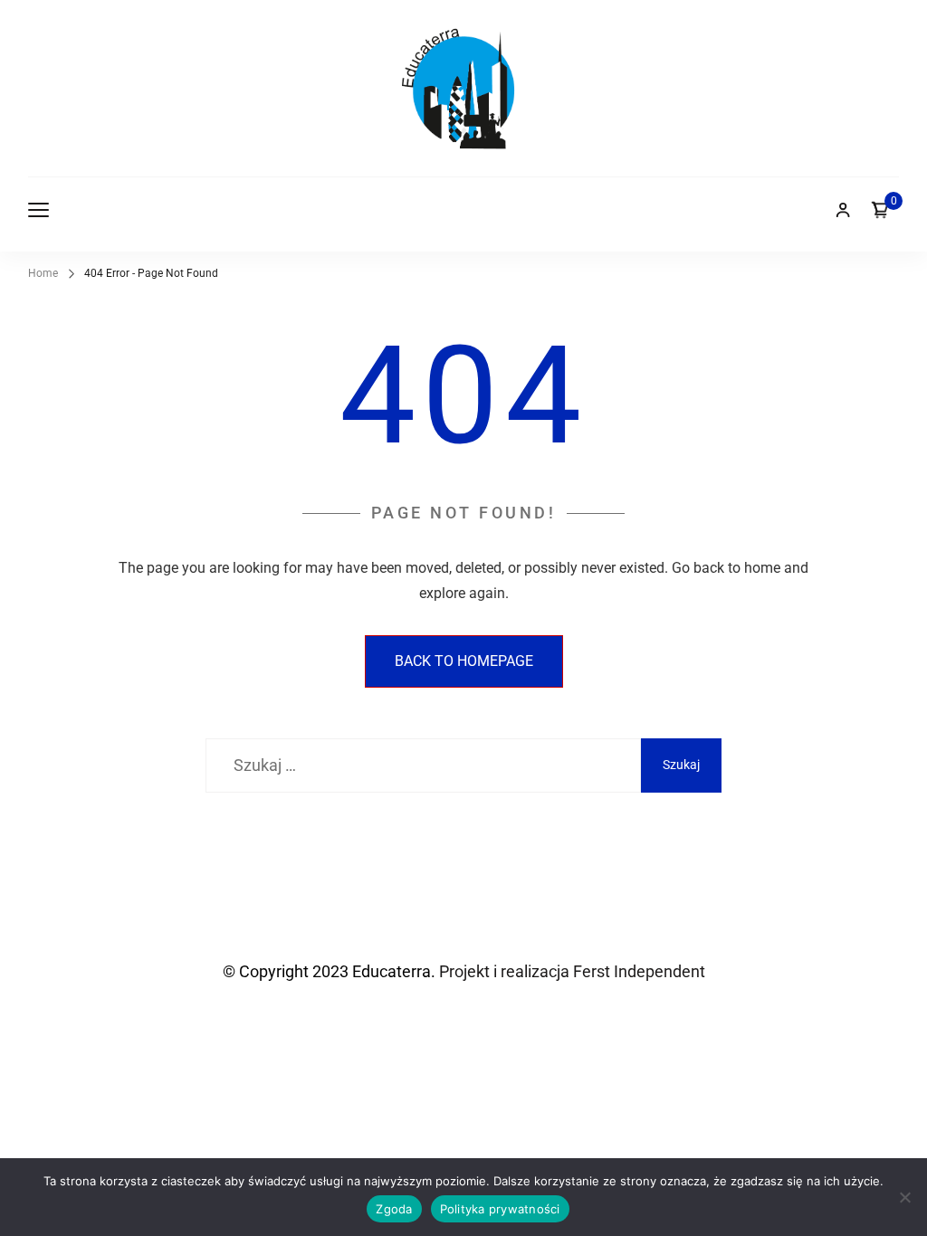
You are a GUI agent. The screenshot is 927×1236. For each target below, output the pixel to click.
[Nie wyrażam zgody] (904, 1197)
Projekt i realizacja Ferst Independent (570, 971)
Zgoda (394, 1209)
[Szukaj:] (423, 765)
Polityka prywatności (500, 1209)
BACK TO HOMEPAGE (464, 661)
